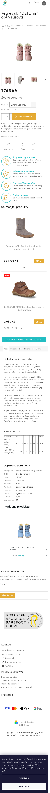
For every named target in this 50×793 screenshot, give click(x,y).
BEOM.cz (25, 725)
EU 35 (22, 267)
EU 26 (21, 328)
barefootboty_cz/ (13, 662)
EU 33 (14, 267)
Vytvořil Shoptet (27, 722)
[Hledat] (30, 3)
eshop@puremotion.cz (15, 650)
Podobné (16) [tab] (16, 349)
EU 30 (6, 267)
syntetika (20, 490)
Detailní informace (9, 136)
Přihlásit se (7, 595)
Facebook (9, 658)
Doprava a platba (9, 677)
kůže (18, 497)
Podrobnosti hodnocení (36, 26)
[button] (4, 536)
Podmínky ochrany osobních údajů (16, 687)
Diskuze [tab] (39, 349)
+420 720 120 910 (13, 654)
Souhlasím (24, 786)
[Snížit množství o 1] (10, 118)
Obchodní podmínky (10, 684)
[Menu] (44, 3)
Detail (39, 261)
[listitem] (24, 536)
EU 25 (14, 328)
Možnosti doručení (9, 109)
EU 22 (6, 328)
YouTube (9, 666)
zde (4, 771)
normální (20, 480)
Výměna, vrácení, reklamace (13, 680)
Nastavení (24, 778)
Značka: (10, 28)
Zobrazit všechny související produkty (24, 339)
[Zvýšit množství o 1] (10, 115)
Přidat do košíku (26, 116)
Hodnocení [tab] (29, 349)
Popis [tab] (6, 349)
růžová (19, 477)
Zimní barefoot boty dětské (29, 470)
